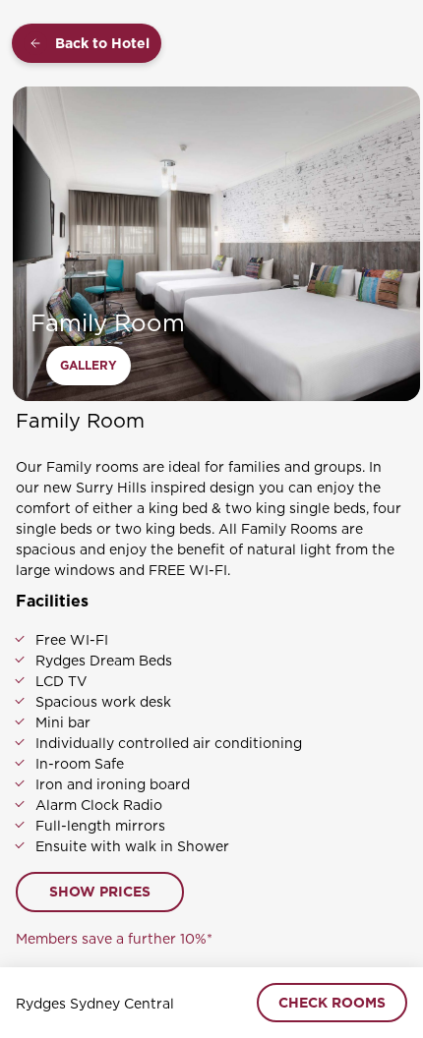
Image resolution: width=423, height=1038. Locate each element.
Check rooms (332, 1002)
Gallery (88, 366)
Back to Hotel (102, 43)
